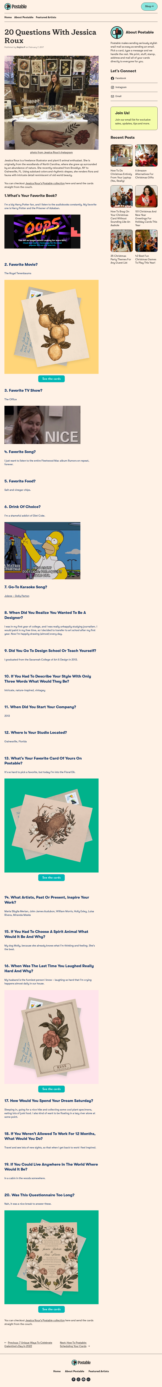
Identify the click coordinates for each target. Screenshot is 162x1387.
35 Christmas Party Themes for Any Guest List (121, 259)
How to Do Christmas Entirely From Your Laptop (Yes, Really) (121, 175)
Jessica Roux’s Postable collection (45, 183)
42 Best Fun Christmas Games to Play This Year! (145, 259)
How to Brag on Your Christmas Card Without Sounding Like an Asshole (120, 218)
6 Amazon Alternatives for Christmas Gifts (144, 174)
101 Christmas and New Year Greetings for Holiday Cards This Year (146, 218)
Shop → (149, 6)
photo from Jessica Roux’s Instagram (51, 152)
